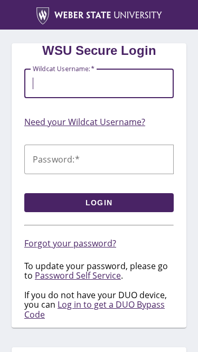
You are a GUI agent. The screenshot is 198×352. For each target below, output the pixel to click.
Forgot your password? (70, 243)
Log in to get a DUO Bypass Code (94, 309)
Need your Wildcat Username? (84, 122)
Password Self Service (78, 275)
